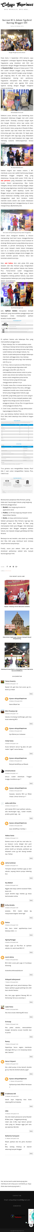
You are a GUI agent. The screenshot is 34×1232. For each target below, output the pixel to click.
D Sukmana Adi (10, 1094)
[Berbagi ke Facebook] (7, 566)
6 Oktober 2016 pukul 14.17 (11, 773)
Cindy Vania (9, 741)
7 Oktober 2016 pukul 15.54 (11, 1064)
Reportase (8, 570)
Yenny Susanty (10, 681)
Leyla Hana (9, 1007)
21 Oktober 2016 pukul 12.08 (12, 1138)
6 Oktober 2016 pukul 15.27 (11, 865)
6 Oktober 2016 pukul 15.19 (11, 838)
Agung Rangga (10, 940)
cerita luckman (10, 863)
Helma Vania (9, 835)
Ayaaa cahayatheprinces (18, 698)
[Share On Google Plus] (16, 566)
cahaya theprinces (20, 1230)
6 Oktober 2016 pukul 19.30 (11, 925)
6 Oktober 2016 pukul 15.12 (11, 806)
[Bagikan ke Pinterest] (13, 566)
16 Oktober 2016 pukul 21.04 (12, 1113)
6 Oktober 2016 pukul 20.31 (15, 731)
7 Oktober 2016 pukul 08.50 (11, 1009)
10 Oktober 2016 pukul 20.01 (12, 1096)
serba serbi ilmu (10, 803)
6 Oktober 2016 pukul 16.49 (11, 907)
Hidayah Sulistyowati (12, 979)
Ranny (7, 1041)
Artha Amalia (10, 905)
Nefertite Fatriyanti (12, 1136)
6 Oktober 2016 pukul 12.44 (11, 743)
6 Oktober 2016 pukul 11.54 (11, 713)
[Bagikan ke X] (10, 566)
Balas (31, 694)
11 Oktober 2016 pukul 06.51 (16, 1081)
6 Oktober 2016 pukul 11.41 (11, 683)
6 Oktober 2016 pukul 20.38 (15, 825)
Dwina (7, 922)
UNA (6, 1111)
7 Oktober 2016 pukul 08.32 (11, 982)
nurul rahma (9, 957)
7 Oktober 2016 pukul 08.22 (11, 959)
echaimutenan (10, 771)
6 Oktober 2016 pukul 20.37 (15, 790)
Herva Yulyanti (10, 1061)
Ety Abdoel (9, 883)
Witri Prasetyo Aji (11, 711)
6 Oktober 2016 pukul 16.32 (11, 885)
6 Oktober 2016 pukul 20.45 (11, 942)
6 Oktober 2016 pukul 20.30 (15, 701)
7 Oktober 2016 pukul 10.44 (11, 1024)
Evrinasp (8, 1022)
